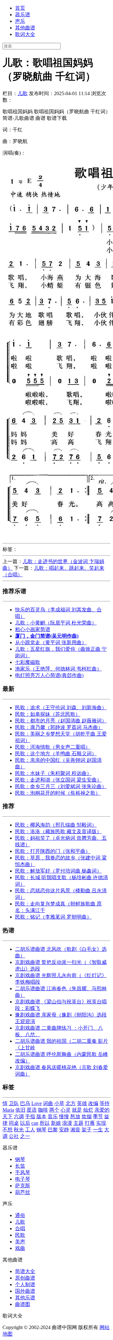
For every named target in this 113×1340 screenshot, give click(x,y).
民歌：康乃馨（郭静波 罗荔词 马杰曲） (59, 727)
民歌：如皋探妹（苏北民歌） (47, 714)
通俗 (20, 1215)
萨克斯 (22, 1185)
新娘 (56, 1123)
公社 (14, 1136)
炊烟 (87, 1116)
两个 (54, 1110)
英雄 (82, 1103)
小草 (59, 1103)
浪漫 (67, 1123)
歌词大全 (25, 34)
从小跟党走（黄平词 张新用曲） (51, 642)
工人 (30, 1129)
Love (36, 1103)
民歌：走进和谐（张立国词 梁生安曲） (58, 779)
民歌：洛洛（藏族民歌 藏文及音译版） (58, 831)
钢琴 (41, 1129)
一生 (98, 1129)
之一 (25, 1136)
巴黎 (53, 1129)
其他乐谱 (25, 1297)
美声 (20, 1241)
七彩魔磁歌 (27, 662)
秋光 (19, 1129)
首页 (20, 8)
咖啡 (43, 1110)
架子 (87, 1129)
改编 (93, 1103)
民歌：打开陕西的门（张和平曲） (52, 851)
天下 (8, 1116)
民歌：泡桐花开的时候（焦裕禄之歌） (57, 793)
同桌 (14, 1123)
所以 (45, 1123)
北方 (71, 1103)
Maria (8, 1110)
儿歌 (23, 93)
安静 (64, 1129)
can (34, 1123)
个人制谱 (25, 1284)
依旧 (20, 1110)
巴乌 (25, 1103)
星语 (32, 1110)
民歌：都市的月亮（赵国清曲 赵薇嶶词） (61, 720)
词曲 (48, 1103)
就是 (77, 1110)
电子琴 (22, 1179)
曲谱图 (22, 1304)
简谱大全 (25, 1271)
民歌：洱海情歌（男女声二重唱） (52, 747)
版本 (41, 1116)
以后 (25, 1123)
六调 (19, 1116)
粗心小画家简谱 (32, 629)
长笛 (20, 1166)
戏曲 (20, 1248)
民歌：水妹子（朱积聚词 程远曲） (53, 773)
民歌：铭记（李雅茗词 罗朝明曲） (53, 917)
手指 (30, 1116)
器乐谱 (22, 14)
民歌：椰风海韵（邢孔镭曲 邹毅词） (56, 825)
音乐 (53, 1116)
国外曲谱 (25, 1291)
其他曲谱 (25, 27)
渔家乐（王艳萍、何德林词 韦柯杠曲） (58, 668)
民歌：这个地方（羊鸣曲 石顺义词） (56, 753)
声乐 (20, 21)
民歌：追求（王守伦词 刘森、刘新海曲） (61, 707)
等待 (105, 1103)
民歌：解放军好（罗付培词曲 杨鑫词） (58, 871)
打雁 (90, 1123)
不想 (8, 1129)
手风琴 (22, 1172)
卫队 (14, 1103)
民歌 (20, 1235)
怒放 (75, 1116)
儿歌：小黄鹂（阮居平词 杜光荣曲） (56, 622)
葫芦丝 (22, 1192)
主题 (78, 1123)
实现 (101, 1123)
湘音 (75, 1129)
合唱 (20, 1228)
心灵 (66, 1110)
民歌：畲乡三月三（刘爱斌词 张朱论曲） (61, 786)
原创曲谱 (25, 1278)
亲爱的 (102, 1110)
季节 (98, 1116)
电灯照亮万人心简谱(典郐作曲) (49, 675)
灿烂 (88, 1110)
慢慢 (64, 1116)
